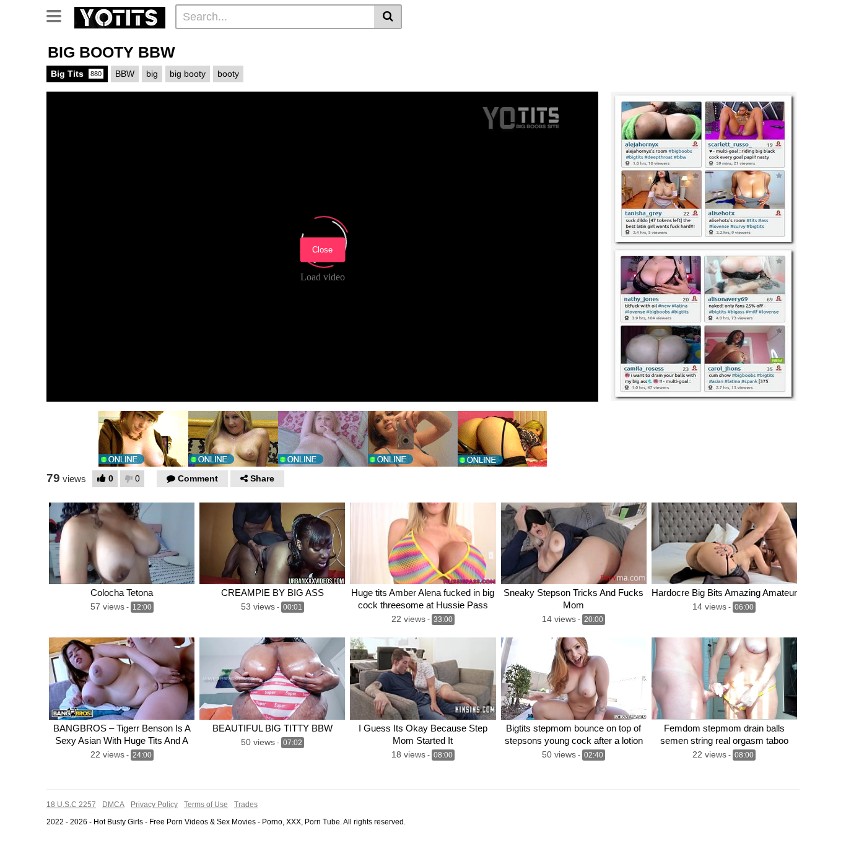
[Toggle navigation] (58, 15)
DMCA (113, 804)
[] (388, 16)
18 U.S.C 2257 (71, 804)
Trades (246, 804)
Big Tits (76, 74)
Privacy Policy (154, 804)
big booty (188, 74)
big (152, 74)
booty (228, 74)
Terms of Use (206, 804)
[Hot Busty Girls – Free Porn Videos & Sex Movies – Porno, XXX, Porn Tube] (120, 16)
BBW (124, 74)
